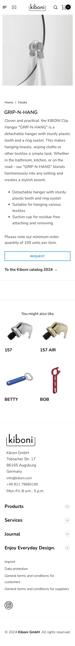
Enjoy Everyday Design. (30, 548)
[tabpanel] (37, 50)
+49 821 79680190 (22, 484)
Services (13, 520)
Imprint (10, 561)
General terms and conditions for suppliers (37, 589)
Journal (12, 534)
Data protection (16, 568)
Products (14, 506)
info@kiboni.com (19, 478)
